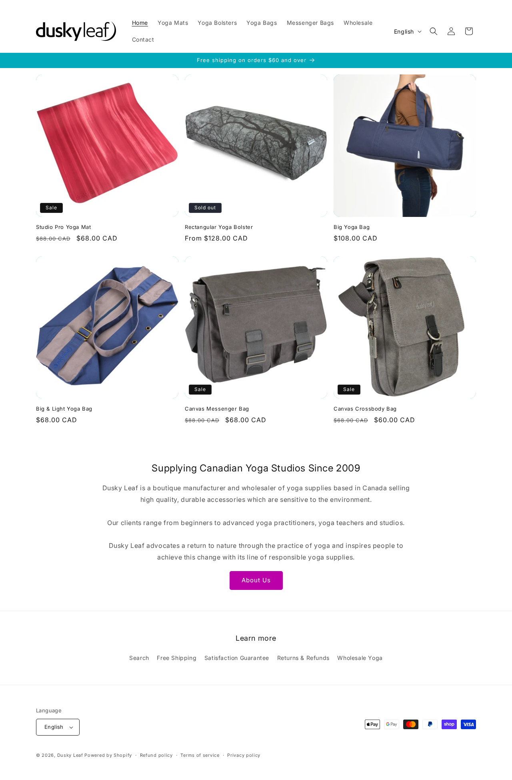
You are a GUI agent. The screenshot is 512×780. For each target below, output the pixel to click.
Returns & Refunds (303, 657)
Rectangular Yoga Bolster (219, 227)
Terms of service (199, 755)
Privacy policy (243, 755)
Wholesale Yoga (359, 657)
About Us (256, 580)
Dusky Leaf (70, 755)
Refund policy (156, 755)
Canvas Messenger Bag (217, 408)
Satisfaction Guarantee (236, 657)
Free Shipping (176, 657)
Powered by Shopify (108, 755)
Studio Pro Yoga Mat (63, 227)
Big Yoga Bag (352, 227)
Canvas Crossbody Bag (365, 408)
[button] (433, 31)
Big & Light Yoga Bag (64, 408)
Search (139, 657)
